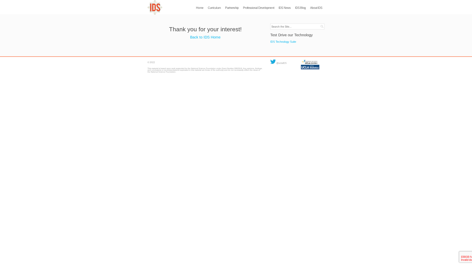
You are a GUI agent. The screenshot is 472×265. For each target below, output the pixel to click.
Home (199, 7)
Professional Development (258, 7)
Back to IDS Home (205, 37)
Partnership (232, 7)
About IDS (316, 7)
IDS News (285, 7)
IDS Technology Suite (283, 41)
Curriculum (214, 7)
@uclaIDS (281, 63)
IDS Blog (300, 7)
